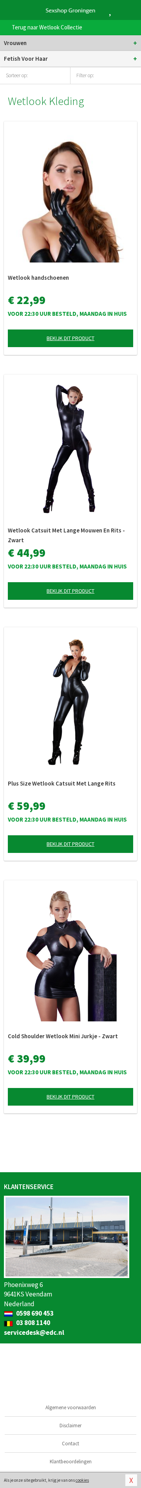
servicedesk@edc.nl (34, 1332)
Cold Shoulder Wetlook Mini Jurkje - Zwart (63, 1036)
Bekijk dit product (70, 338)
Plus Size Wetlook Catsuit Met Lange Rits (62, 783)
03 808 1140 (32, 1322)
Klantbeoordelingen (71, 1461)
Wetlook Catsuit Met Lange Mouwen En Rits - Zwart (66, 535)
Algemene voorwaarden (70, 1407)
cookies (82, 1480)
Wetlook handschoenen (38, 277)
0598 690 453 (34, 1313)
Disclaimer (70, 1425)
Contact (70, 1443)
